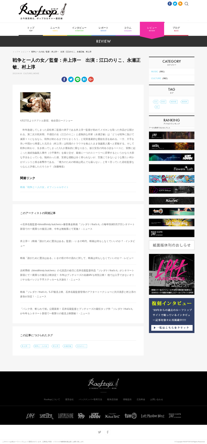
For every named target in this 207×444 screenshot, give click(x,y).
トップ (30, 29)
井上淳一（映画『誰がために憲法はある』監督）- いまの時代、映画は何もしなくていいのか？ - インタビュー (77, 243)
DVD (163, 102)
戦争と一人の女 (41, 346)
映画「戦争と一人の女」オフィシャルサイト (44, 187)
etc (157, 107)
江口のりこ (81, 346)
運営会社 (69, 399)
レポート (103, 29)
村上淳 (55, 346)
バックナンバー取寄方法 (90, 399)
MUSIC (158, 71)
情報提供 (127, 399)
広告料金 (141, 399)
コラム (128, 29)
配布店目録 (112, 399)
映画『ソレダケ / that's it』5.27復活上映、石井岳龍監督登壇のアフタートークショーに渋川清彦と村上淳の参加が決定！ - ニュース (78, 294)
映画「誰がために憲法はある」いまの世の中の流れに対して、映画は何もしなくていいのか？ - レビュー (77, 258)
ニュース (55, 29)
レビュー (152, 29)
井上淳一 (25, 346)
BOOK (184, 102)
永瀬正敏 (67, 346)
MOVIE (173, 102)
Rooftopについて (52, 399)
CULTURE (160, 78)
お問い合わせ (156, 399)
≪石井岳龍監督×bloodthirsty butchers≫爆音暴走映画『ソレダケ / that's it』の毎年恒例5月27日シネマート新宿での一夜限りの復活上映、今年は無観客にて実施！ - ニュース (77, 226)
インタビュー (79, 29)
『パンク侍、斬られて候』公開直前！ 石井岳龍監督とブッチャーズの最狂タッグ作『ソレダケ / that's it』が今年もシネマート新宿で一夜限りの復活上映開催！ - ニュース (77, 311)
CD (155, 102)
